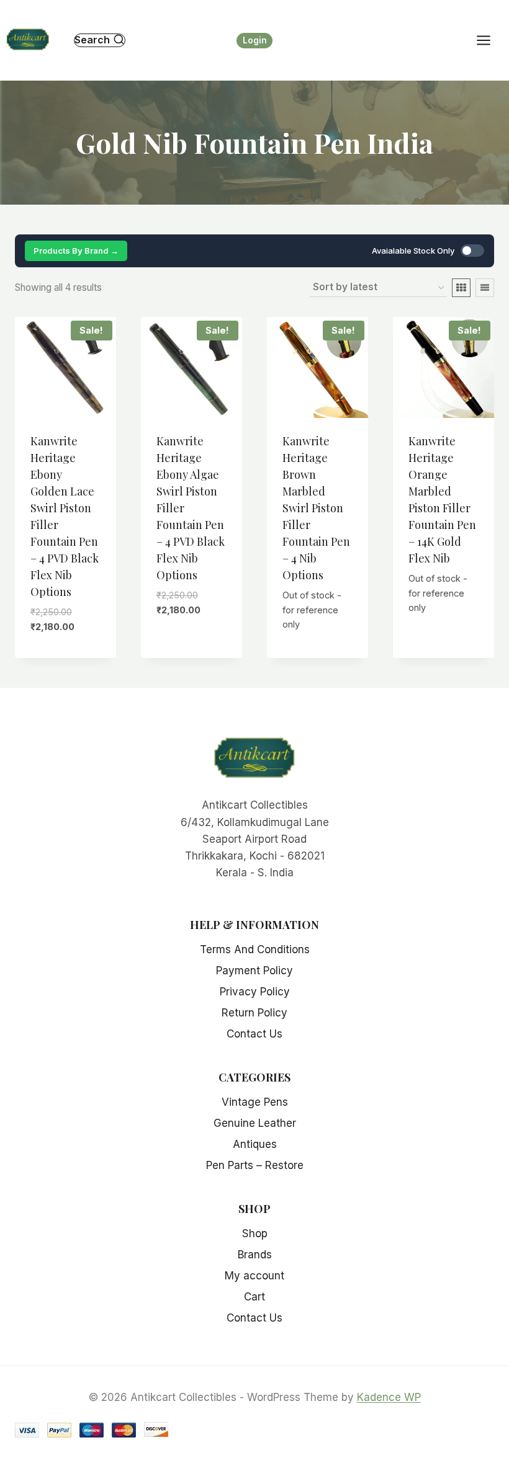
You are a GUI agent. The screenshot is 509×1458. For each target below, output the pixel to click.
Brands (255, 1254)
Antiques (255, 1144)
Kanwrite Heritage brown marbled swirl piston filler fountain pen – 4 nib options (316, 507)
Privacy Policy (255, 991)
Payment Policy (254, 970)
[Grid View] (461, 287)
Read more (444, 623)
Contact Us (254, 1034)
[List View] (484, 287)
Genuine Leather (255, 1123)
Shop (255, 1233)
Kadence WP (389, 1397)
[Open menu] (490, 40)
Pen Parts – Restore (255, 1165)
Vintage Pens (255, 1102)
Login (255, 40)
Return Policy (254, 1013)
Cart (254, 1297)
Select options (72, 643)
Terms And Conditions (255, 949)
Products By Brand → (76, 251)
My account (254, 1275)
